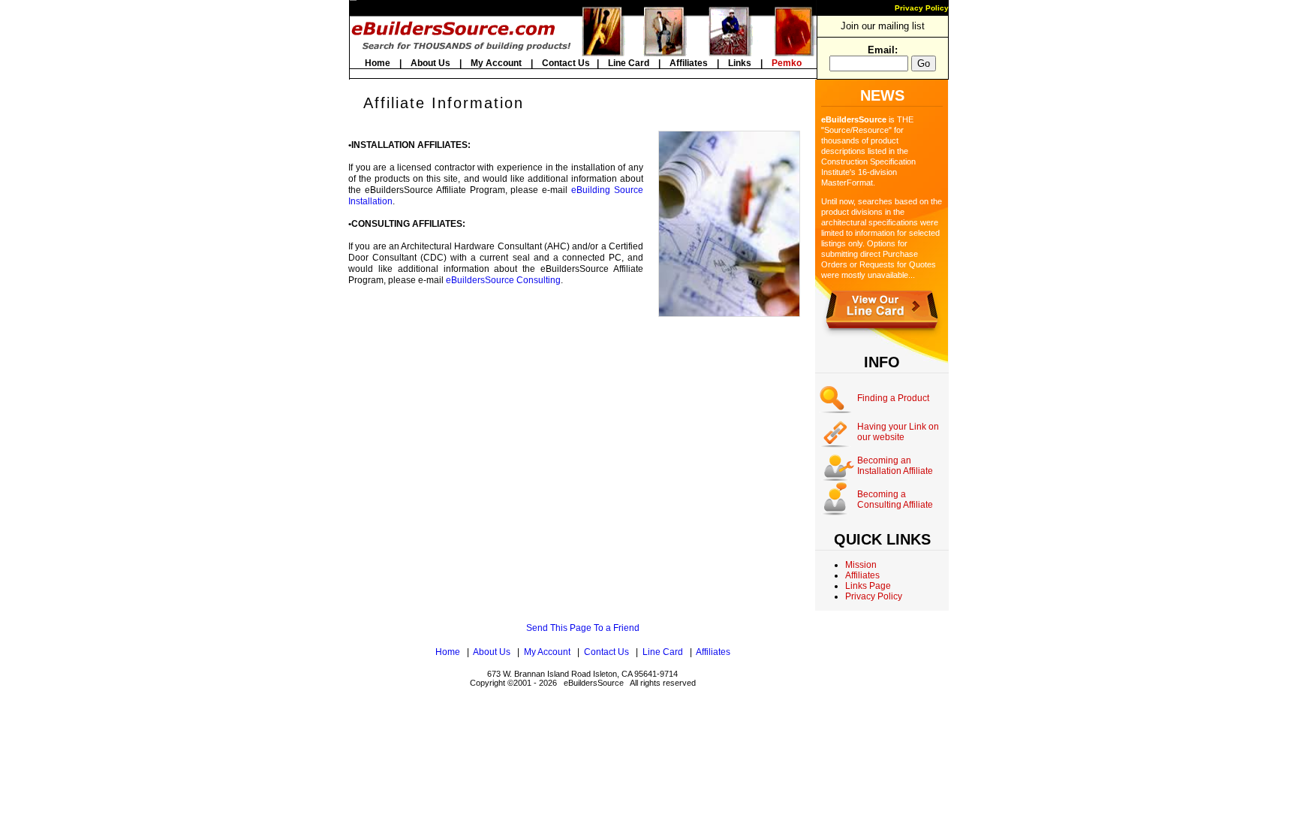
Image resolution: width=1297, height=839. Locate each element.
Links (739, 63)
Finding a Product (893, 398)
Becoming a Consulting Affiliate (895, 499)
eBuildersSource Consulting (503, 280)
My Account (496, 63)
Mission (861, 565)
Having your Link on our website (898, 431)
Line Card (628, 63)
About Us (430, 63)
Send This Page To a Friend (582, 628)
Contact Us (566, 63)
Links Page (868, 586)
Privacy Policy (922, 8)
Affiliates (689, 63)
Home (377, 63)
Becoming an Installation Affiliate (895, 465)
